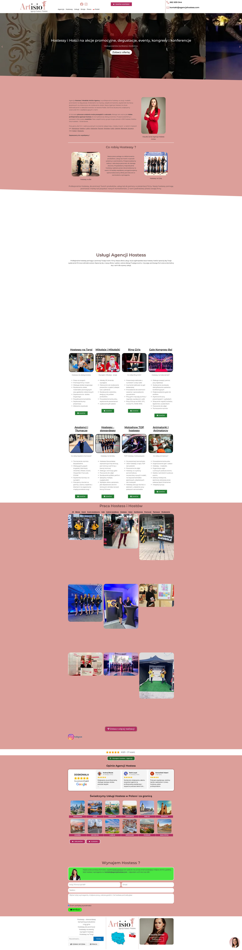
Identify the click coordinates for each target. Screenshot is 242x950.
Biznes (77, 512)
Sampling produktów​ (86, 922)
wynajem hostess (86, 932)
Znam (81, 905)
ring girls (86, 924)
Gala (103, 512)
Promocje (147, 512)
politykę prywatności (83, 905)
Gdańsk (117, 128)
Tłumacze (156, 512)
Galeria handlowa (112, 512)
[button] (2, 46)
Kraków (82, 128)
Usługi (76, 9)
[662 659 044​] (167, 2)
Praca (89, 9)
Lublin (88, 128)
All (73, 512)
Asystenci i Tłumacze (81, 429)
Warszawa (75, 128)
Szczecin (131, 128)
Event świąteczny (93, 512)
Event (84, 512)
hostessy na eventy (86, 929)
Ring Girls (134, 349)
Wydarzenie (165, 512)
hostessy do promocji (86, 927)
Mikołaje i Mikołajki (108, 349)
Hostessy (69, 9)
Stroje (83, 9)
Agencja (61, 9)
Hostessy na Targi (81, 349)
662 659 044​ (176, 2)
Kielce (74, 131)
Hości (130, 512)
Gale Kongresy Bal (160, 349)
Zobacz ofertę (121, 52)
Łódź (112, 128)
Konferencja (138, 512)
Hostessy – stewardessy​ (86, 919)
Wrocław (107, 128)
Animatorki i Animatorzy (161, 429)
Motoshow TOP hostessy (134, 429)
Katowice (94, 128)
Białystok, (124, 128)
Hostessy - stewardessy (108, 429)
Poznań (100, 128)
